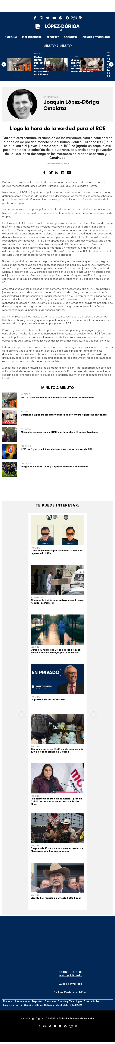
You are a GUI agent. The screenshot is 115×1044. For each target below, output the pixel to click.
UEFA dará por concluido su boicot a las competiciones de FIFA (56, 449)
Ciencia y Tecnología (97, 37)
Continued (57, 158)
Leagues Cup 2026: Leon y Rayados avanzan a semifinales (54, 466)
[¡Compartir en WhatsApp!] (56, 172)
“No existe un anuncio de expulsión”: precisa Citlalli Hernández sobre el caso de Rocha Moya (56, 801)
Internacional (32, 37)
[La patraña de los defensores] (57, 679)
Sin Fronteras (50, 97)
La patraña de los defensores (48, 699)
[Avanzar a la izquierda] (3, 64)
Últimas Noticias (44, 1005)
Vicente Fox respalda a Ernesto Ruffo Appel (56, 898)
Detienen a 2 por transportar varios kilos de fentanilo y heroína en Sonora (64, 414)
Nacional (11, 37)
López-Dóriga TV (12, 1005)
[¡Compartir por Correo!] (69, 172)
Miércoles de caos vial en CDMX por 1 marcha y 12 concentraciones (59, 432)
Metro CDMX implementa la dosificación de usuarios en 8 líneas (57, 397)
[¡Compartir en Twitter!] (51, 172)
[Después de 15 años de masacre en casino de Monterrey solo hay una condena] (57, 828)
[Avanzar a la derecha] (112, 37)
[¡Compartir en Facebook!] (44, 172)
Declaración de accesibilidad (70, 992)
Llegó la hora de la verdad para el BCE (58, 128)
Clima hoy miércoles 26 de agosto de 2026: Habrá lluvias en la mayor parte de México (56, 651)
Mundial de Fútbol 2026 (69, 1005)
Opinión (28, 1005)
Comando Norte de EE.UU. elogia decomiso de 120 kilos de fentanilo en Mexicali (57, 750)
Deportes (52, 37)
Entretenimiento (93, 1001)
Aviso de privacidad (70, 983)
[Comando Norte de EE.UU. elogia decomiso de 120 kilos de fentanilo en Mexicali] (57, 729)
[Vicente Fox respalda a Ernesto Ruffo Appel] (57, 878)
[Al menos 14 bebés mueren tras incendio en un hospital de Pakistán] (57, 580)
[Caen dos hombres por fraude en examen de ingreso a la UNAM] (57, 530)
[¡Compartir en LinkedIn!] (62, 172)
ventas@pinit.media (70, 975)
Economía (71, 37)
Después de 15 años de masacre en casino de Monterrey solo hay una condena (57, 849)
